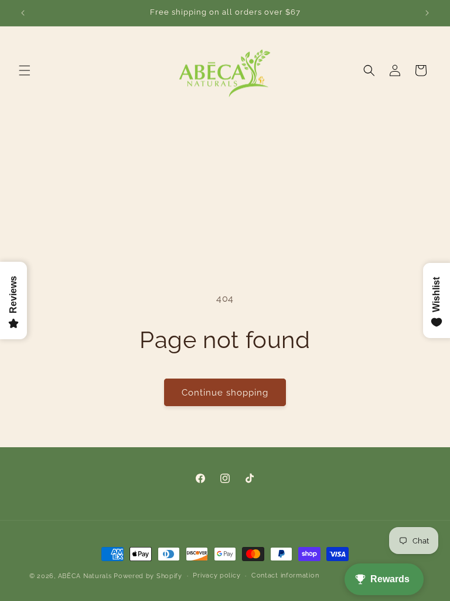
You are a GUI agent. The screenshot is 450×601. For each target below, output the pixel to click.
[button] (25, 70)
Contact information (285, 575)
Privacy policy (216, 575)
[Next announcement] (427, 13)
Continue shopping (225, 392)
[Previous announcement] (23, 13)
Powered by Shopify (148, 576)
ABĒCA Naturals (86, 576)
